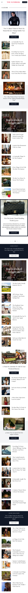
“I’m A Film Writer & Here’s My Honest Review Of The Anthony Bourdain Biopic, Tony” (14, 98)
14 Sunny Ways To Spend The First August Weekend (14, 433)
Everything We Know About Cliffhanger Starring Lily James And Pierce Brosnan (19, 448)
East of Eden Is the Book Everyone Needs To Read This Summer (19, 191)
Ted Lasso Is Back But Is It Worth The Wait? (19, 339)
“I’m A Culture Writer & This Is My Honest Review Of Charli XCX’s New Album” (14, 517)
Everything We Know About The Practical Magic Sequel (19, 502)
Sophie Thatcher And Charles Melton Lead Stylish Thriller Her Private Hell (18, 63)
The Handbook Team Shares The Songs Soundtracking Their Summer (18, 307)
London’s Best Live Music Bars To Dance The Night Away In (19, 470)
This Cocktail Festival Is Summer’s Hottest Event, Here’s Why (19, 459)
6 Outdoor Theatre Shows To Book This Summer (19, 491)
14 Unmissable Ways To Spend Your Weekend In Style (17, 43)
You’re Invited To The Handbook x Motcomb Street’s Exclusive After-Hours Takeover (19, 329)
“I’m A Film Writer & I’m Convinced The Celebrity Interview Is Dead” (19, 530)
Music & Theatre (16, 513)
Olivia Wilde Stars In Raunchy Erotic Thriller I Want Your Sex (19, 584)
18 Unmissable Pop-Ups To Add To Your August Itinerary (19, 318)
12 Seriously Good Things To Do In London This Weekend (19, 573)
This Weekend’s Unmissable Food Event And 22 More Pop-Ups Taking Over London (18, 552)
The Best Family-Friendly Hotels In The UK (19, 284)
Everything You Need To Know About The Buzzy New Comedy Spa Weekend (18, 53)
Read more (14, 37)
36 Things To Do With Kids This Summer (18, 540)
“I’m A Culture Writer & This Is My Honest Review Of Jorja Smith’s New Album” (14, 30)
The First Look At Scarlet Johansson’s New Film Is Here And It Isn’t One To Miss (14, 250)
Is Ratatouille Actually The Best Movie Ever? (19, 480)
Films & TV (16, 246)
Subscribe (25, 2)
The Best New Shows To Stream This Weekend (19, 179)
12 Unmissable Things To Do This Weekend (19, 157)
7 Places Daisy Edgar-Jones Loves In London (18, 398)
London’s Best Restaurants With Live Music (19, 146)
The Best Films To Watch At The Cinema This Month (18, 408)
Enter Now (14, 232)
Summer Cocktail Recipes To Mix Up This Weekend (19, 562)
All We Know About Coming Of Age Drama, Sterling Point (19, 296)
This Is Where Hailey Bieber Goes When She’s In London (18, 72)
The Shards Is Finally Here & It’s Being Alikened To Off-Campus (18, 379)
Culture (12, 246)
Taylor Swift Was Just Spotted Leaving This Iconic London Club (18, 136)
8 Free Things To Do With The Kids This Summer (19, 168)
